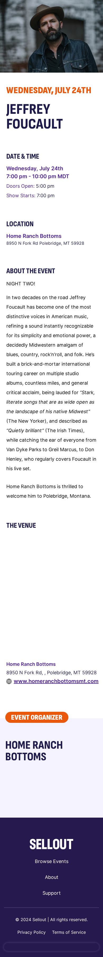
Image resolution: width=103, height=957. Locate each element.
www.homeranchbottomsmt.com (56, 681)
